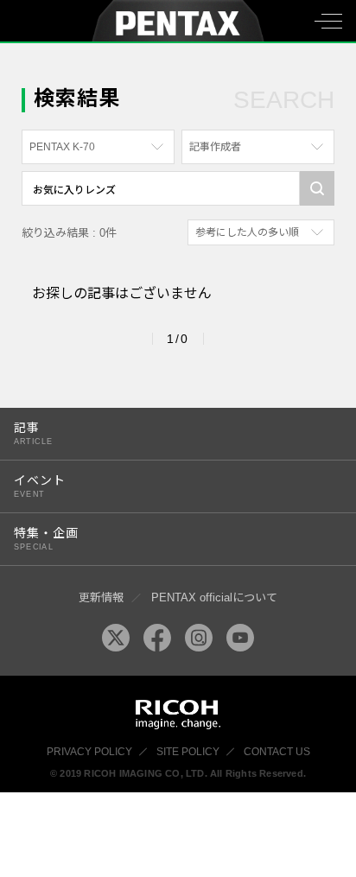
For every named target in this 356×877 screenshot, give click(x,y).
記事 (33, 433)
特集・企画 (46, 538)
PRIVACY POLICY (89, 752)
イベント (40, 486)
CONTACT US (277, 752)
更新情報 (101, 597)
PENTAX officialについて (214, 597)
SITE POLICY (187, 752)
